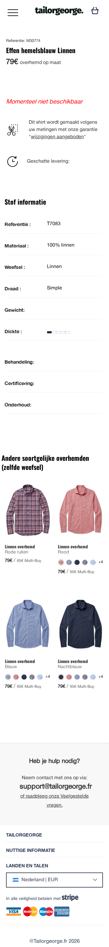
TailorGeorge (24, 835)
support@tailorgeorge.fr (56, 787)
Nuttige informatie (30, 850)
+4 (100, 562)
